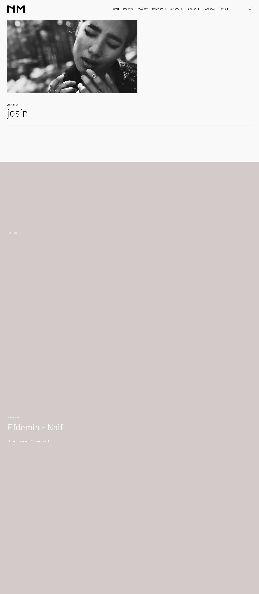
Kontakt (223, 8)
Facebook (209, 8)
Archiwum (157, 8)
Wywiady (142, 8)
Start (116, 8)
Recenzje (128, 8)
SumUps (191, 8)
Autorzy (174, 8)
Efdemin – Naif (35, 427)
